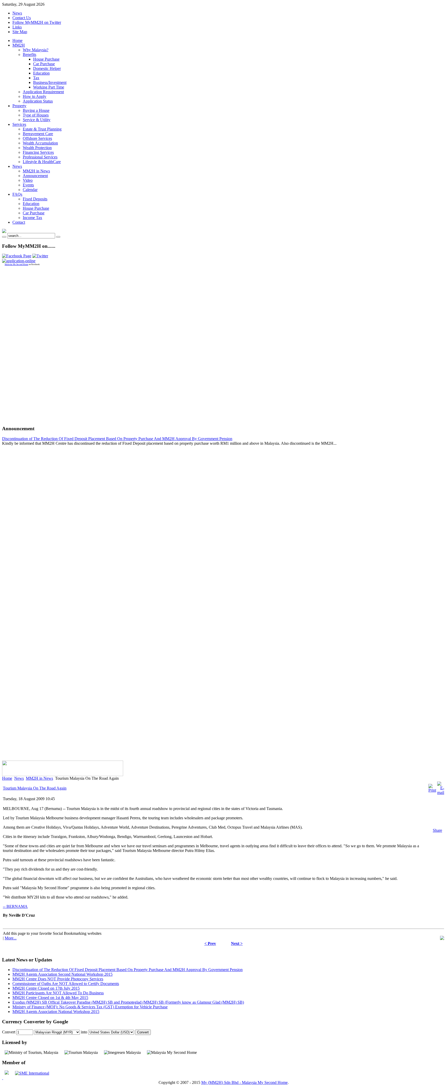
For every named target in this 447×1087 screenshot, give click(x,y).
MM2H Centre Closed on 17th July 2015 (46, 988)
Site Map (19, 32)
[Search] (4, 237)
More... (11, 938)
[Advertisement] (22, 343)
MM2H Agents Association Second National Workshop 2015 (62, 974)
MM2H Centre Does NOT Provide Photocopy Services (57, 979)
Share (437, 830)
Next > (237, 943)
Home (7, 778)
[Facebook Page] (16, 256)
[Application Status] (18, 261)
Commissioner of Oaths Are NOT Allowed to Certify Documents (65, 983)
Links (17, 27)
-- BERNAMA (15, 906)
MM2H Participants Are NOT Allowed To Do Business (58, 993)
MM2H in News (39, 778)
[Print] (432, 790)
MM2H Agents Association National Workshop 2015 (55, 1011)
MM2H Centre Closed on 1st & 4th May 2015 (50, 997)
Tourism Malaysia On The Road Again (34, 788)
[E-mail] (440, 792)
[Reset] (58, 237)
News (17, 13)
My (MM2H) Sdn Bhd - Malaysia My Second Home (244, 1082)
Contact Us (21, 18)
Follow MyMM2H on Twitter (36, 22)
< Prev (210, 943)
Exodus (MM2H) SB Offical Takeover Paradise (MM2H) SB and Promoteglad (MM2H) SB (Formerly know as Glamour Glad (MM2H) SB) (128, 1002)
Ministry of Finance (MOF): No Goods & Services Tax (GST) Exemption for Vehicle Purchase (90, 1007)
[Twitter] (40, 256)
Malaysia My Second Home (16, 264)
